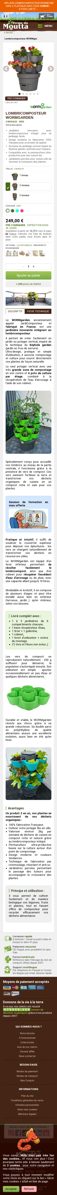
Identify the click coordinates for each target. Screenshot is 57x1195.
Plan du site (27, 1095)
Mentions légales (27, 1114)
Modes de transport (27, 1076)
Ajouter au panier (28, 275)
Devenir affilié (27, 1051)
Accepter (11, 1189)
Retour (9, 32)
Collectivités (27, 1042)
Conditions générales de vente (27, 1100)
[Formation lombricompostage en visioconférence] (28, 527)
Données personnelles (27, 1105)
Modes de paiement (27, 1071)
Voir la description (14, 125)
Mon (27, 1080)
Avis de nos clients (27, 1047)
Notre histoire (27, 1033)
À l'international (27, 1037)
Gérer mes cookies (27, 1109)
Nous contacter (27, 1056)
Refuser (29, 1189)
